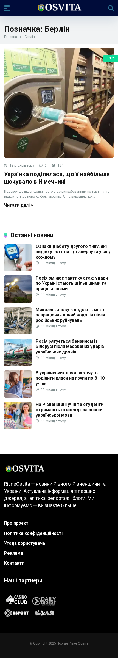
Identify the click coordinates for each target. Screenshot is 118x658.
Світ (111, 58)
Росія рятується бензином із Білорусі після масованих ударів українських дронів (70, 346)
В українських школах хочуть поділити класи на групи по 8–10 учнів (70, 378)
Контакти (14, 563)
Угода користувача (24, 543)
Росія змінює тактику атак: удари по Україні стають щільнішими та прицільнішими (72, 283)
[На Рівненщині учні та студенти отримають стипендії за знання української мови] (18, 427)
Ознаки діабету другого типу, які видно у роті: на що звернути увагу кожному (73, 251)
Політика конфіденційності (33, 533)
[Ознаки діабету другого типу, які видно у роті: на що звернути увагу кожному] (18, 269)
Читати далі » (18, 205)
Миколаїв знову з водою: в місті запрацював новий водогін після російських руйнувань (70, 315)
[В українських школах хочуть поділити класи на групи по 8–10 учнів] (18, 396)
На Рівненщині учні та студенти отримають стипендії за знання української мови (69, 410)
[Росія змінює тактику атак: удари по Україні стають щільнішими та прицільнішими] (18, 301)
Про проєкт (16, 523)
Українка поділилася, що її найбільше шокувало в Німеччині (57, 178)
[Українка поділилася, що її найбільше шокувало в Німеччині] (59, 103)
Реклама (13, 553)
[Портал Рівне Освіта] (59, 7)
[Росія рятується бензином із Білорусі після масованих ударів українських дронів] (18, 364)
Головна (10, 37)
